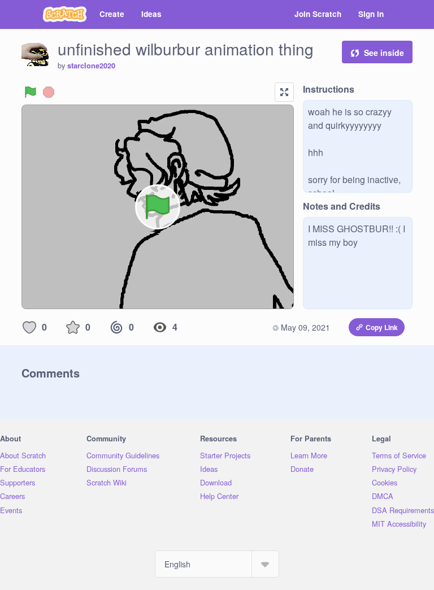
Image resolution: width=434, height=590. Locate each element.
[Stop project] (49, 92)
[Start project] (30, 92)
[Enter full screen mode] (284, 92)
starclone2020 (91, 65)
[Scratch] (65, 14)
